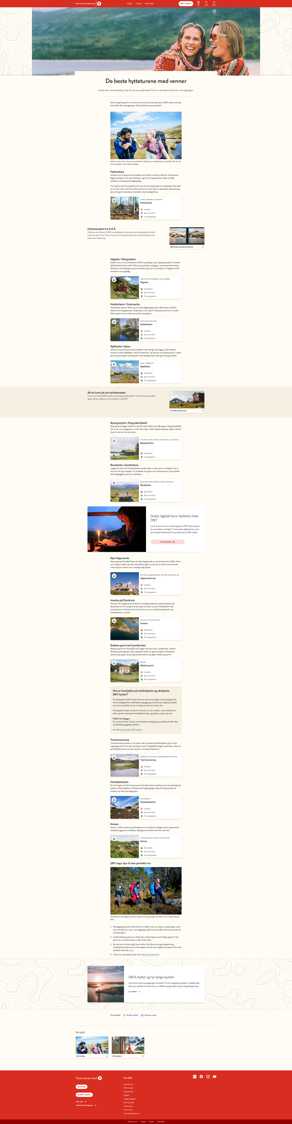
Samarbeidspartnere (132, 1113)
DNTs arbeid (128, 1088)
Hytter (129, 3)
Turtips (139, 3)
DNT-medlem (185, 4)
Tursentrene (128, 1106)
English (126, 1095)
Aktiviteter (149, 3)
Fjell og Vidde (129, 1102)
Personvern (128, 1110)
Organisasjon (129, 1092)
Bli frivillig (82, 1087)
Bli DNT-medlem (84, 1095)
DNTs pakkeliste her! (150, 954)
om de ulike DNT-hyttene (131, 729)
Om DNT (128, 1078)
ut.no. (131, 950)
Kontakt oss (128, 1084)
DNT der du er (132, 1122)
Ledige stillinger (130, 1099)
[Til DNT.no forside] (88, 3)
